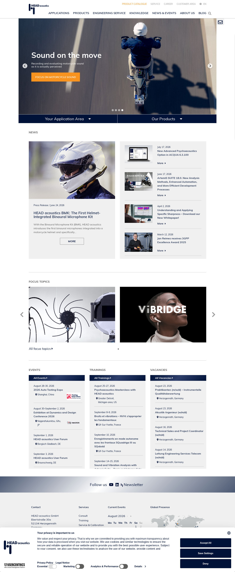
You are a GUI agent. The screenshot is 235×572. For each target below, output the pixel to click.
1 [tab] (113, 110)
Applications (58, 13)
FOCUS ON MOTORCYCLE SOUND (55, 77)
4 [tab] (122, 110)
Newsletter (133, 484)
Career (168, 4)
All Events (40, 378)
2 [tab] (116, 110)
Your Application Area (65, 118)
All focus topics (40, 349)
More (160, 163)
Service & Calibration (91, 525)
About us (187, 13)
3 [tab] (119, 110)
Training (83, 520)
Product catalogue (134, 4)
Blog (202, 13)
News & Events (164, 13)
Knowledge (139, 13)
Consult (83, 515)
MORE (72, 241)
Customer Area (186, 4)
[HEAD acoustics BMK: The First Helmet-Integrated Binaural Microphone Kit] (72, 143)
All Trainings (102, 378)
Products (81, 13)
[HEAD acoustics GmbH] (39, 9)
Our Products (164, 118)
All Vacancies (163, 378)
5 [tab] (120, 349)
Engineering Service (109, 13)
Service (155, 4)
